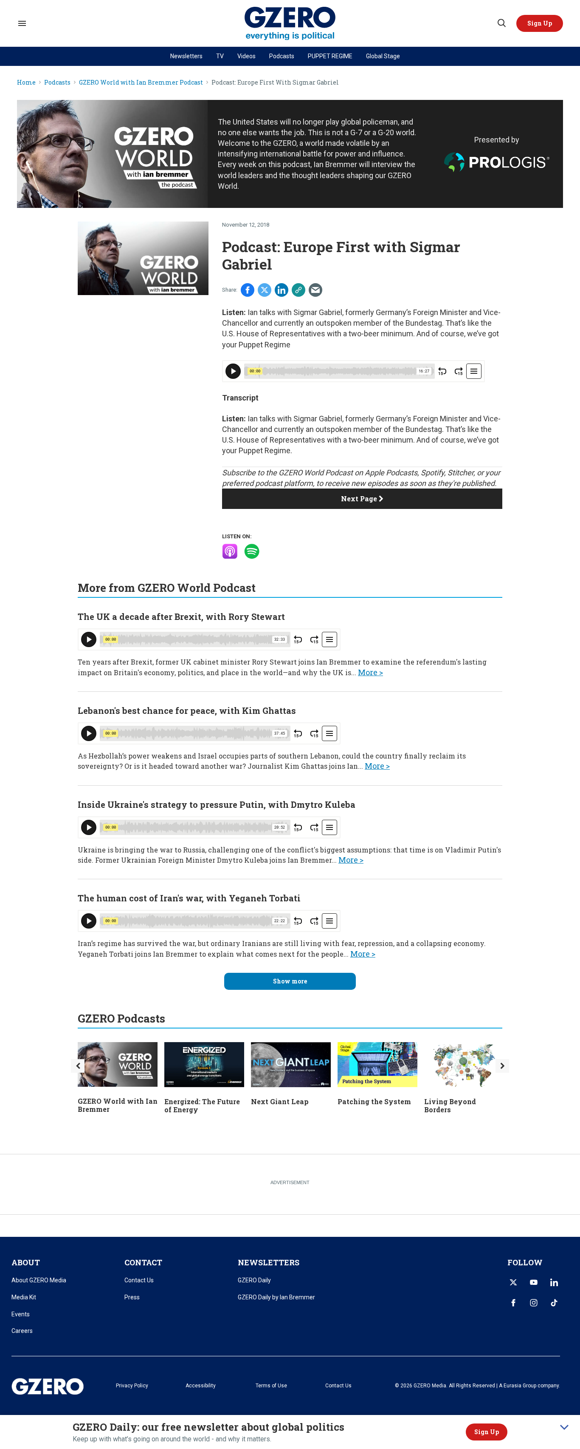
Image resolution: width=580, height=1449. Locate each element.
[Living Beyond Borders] (464, 1063)
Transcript (240, 397)
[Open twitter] (513, 1282)
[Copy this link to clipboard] (298, 290)
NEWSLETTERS (268, 1262)
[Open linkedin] (554, 1282)
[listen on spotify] (251, 551)
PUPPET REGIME (330, 56)
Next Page (360, 498)
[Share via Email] (315, 290)
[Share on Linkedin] (281, 290)
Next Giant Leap (280, 1101)
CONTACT (143, 1262)
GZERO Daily (254, 1280)
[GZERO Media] (290, 23)
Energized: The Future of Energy (202, 1105)
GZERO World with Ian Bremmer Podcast (141, 82)
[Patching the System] (377, 1063)
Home (26, 82)
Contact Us (139, 1280)
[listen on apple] (229, 551)
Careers (22, 1330)
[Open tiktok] (554, 1303)
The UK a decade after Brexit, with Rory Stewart (181, 616)
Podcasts (281, 56)
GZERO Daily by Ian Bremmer (276, 1297)
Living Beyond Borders (450, 1105)
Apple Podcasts (391, 472)
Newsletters (186, 56)
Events (20, 1314)
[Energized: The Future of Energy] (204, 1063)
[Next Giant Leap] (291, 1063)
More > (370, 672)
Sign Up (486, 1432)
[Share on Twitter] (264, 290)
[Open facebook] (513, 1303)
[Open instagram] (534, 1303)
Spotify (432, 472)
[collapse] (564, 1427)
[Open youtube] (534, 1282)
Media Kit (23, 1297)
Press (132, 1297)
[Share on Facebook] (247, 290)
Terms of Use (271, 1386)
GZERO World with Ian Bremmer (118, 1105)
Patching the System (374, 1101)
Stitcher (460, 472)
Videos (246, 56)
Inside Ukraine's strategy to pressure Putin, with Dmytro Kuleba (216, 804)
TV (220, 56)
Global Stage (383, 56)
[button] (539, 23)
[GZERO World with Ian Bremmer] (118, 1063)
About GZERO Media (38, 1280)
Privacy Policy (132, 1386)
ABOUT (25, 1262)
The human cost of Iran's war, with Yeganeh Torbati (189, 897)
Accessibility (201, 1386)
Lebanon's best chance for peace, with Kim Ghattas (187, 710)
